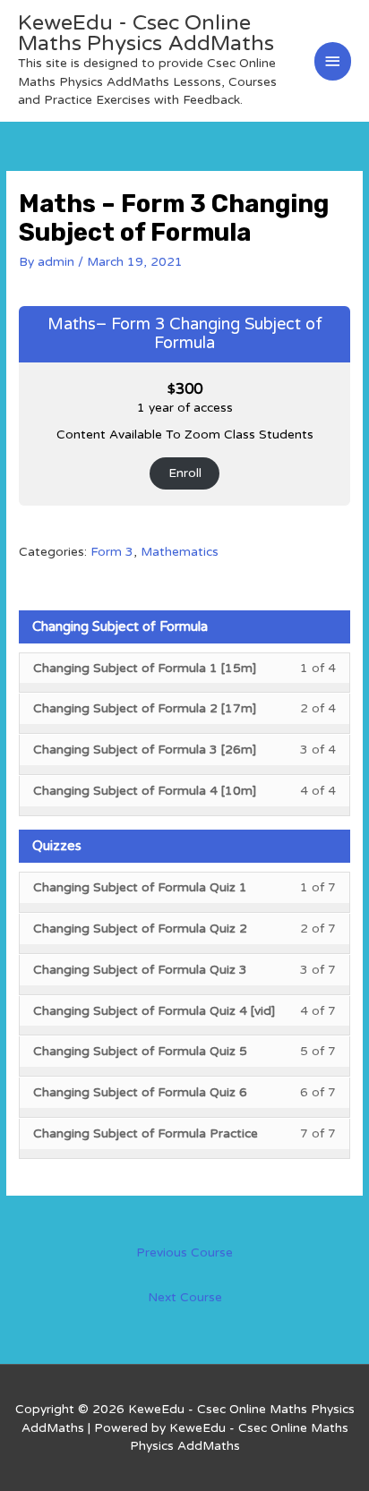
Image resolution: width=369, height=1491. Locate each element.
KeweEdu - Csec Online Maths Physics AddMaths (146, 33)
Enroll (185, 473)
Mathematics (180, 551)
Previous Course (184, 1252)
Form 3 (111, 551)
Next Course (185, 1297)
